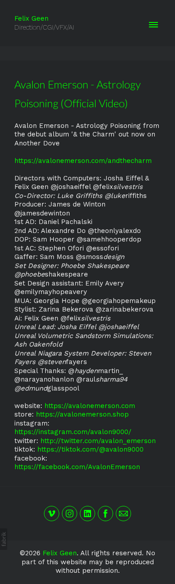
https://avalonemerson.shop (82, 414)
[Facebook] (105, 513)
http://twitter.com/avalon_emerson (98, 441)
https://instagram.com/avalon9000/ (72, 432)
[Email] (123, 513)
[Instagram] (69, 513)
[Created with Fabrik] (3, 539)
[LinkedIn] (87, 513)
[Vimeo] (51, 513)
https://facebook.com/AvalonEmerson (77, 467)
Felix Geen (60, 553)
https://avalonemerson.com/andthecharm (83, 161)
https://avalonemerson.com (89, 406)
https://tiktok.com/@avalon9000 (90, 449)
